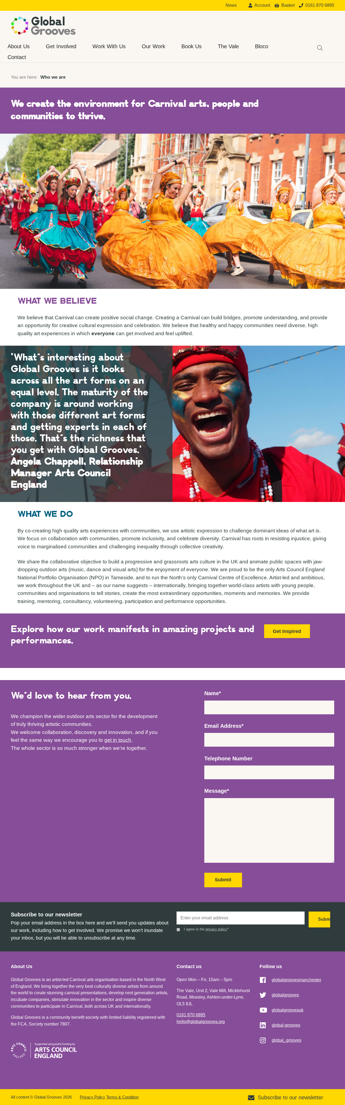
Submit (223, 879)
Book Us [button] (191, 46)
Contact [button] (17, 57)
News (231, 5)
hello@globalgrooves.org (201, 1021)
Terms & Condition (122, 1097)
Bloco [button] (261, 46)
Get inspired (287, 631)
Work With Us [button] (109, 46)
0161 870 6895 (191, 1015)
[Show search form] (317, 45)
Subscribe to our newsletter (290, 1097)
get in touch (117, 740)
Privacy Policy (92, 1097)
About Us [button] (19, 46)
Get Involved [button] (61, 46)
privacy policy (216, 929)
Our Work (153, 46)
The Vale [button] (228, 46)
